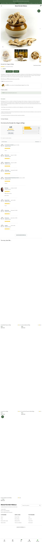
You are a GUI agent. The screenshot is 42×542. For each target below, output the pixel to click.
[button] (2, 29)
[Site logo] (21, 5)
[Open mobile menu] (1, 6)
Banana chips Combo (4, 520)
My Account (30, 522)
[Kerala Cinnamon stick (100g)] (11, 456)
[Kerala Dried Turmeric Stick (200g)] (31, 369)
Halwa (2, 518)
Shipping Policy (17, 520)
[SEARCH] (40, 505)
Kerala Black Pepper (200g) (6, 324)
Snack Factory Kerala (37, 65)
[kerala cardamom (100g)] (31, 283)
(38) (20, 497)
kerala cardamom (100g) (25, 324)
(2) (40, 411)
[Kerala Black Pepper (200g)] (11, 283)
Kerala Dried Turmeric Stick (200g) (27, 411)
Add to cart (9, 71)
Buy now (16, 71)
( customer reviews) (9, 66)
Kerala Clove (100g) (4, 411)
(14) (20, 411)
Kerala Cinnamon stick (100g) (6, 497)
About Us (30, 518)
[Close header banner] (40, 1)
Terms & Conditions (18, 522)
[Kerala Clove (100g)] (11, 369)
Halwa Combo (3, 522)
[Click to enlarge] (3, 47)
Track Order (30, 520)
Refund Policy (17, 518)
